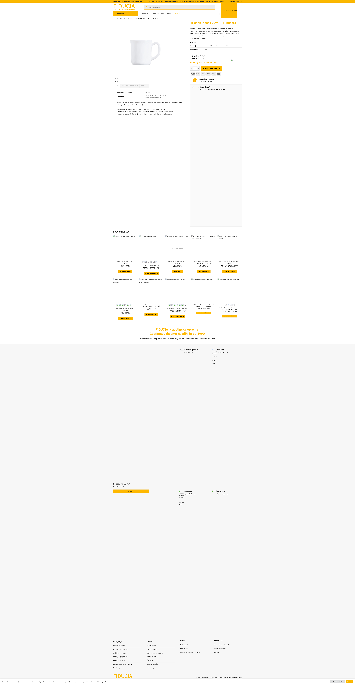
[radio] (143, 262)
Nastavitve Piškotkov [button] (337, 682)
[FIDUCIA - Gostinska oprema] (124, 7)
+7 (185, 305)
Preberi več (177, 271)
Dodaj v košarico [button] (125, 271)
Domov (115, 18)
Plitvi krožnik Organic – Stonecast (230, 308)
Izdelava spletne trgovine (222, 677)
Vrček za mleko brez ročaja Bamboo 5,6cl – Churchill (151, 305)
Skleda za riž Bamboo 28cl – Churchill (177, 262)
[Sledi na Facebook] (213, 14)
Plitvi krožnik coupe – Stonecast (177, 308)
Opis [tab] (117, 86)
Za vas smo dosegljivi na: (207, 89)
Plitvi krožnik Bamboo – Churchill (203, 305)
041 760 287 (220, 89)
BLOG (169, 14)
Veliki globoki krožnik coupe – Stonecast (125, 309)
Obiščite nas (188, 352)
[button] (229, 10)
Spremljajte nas (222, 352)
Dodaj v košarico (211, 68)
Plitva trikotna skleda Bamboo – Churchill (229, 262)
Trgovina (145, 14)
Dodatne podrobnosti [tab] (130, 86)
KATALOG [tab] (144, 86)
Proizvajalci (158, 14)
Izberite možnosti (151, 273)
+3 (133, 305)
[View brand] (233, 62)
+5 (159, 262)
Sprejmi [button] (349, 682)
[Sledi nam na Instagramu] (215, 14)
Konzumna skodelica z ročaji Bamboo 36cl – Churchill (203, 262)
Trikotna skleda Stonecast (151, 265)
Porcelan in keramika (126, 18)
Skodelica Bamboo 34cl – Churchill (125, 262)
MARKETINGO (236, 677)
